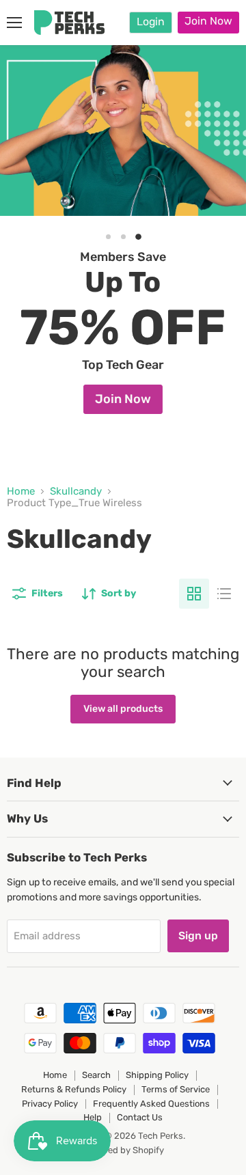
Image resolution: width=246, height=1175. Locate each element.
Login (151, 21)
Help (92, 1117)
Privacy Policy (50, 1103)
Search (96, 1075)
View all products (123, 709)
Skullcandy (76, 491)
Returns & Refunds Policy (73, 1089)
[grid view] (194, 594)
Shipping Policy (157, 1075)
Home (21, 491)
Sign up (198, 935)
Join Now (208, 20)
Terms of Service (175, 1089)
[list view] (224, 594)
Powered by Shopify (123, 1150)
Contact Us (140, 1117)
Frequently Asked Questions (151, 1103)
